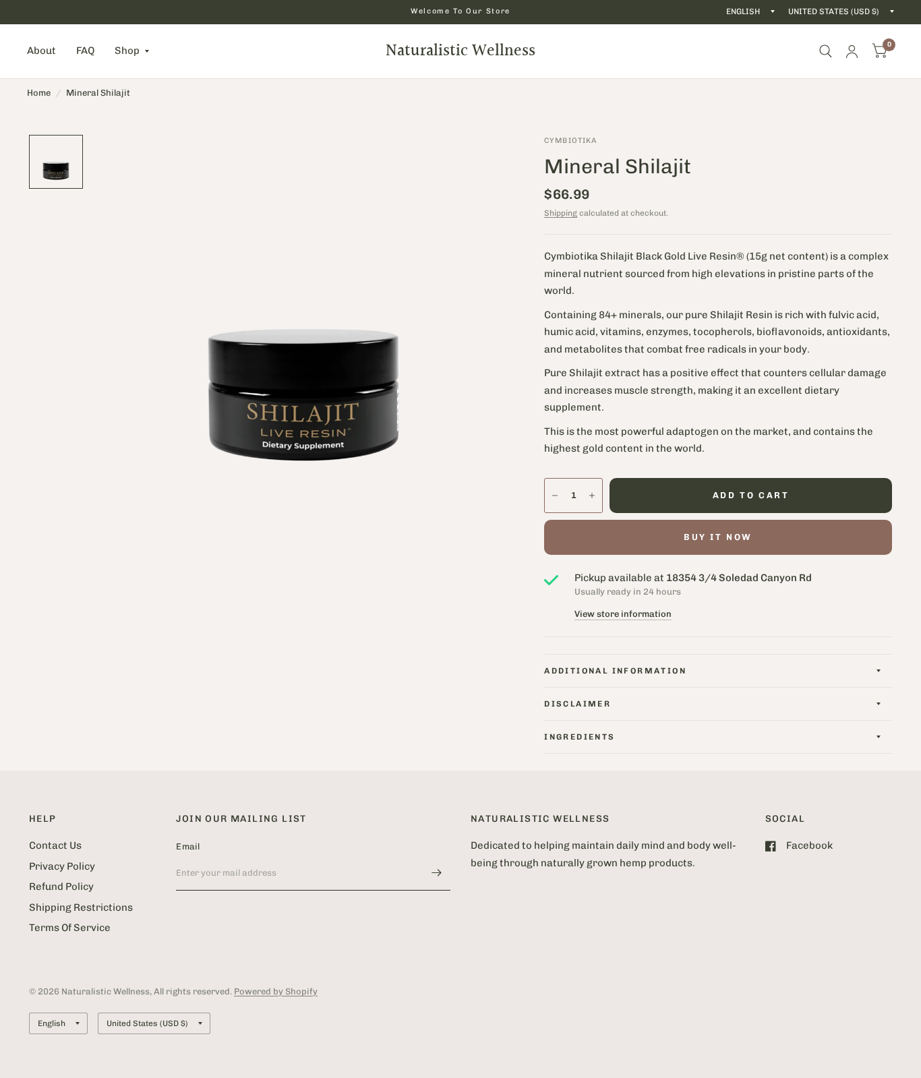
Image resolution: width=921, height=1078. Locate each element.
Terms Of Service (70, 928)
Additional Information (615, 671)
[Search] (825, 51)
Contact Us (55, 845)
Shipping (560, 213)
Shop (127, 50)
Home (39, 93)
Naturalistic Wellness (460, 51)
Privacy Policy (62, 866)
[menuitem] (46, 51)
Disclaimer (577, 704)
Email (188, 846)
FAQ (85, 50)
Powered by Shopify (276, 991)
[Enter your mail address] (436, 873)
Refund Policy (61, 886)
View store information (623, 613)
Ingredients (579, 737)
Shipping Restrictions (81, 907)
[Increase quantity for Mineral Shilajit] (592, 495)
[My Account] (852, 51)
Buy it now (718, 537)
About (41, 50)
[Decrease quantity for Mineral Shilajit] (555, 495)
